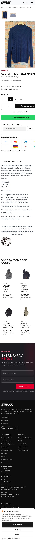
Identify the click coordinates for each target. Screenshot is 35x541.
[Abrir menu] (32, 2)
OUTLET (8, 8)
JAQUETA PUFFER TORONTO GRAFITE (6, 288)
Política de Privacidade (27, 391)
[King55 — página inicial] (6, 2)
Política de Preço (23, 447)
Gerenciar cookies (23, 450)
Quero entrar (25, 386)
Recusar (17, 534)
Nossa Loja (4, 420)
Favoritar (6, 80)
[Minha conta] (23, 2)
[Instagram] (3, 507)
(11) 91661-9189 (5, 476)
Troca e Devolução (6, 441)
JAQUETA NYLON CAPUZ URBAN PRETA (8, 325)
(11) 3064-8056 (5, 471)
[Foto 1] (4, 15)
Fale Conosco (5, 423)
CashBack (4, 456)
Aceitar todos (17, 524)
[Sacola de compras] (27, 2)
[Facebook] (8, 507)
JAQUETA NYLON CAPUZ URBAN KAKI (26, 325)
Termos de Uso (22, 444)
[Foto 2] (13, 15)
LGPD (20, 441)
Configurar (17, 529)
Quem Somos (5, 417)
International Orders (6, 450)
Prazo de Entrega (6, 438)
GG (21, 99)
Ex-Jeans (4, 453)
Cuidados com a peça (8, 216)
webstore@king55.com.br (8, 482)
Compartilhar (17, 80)
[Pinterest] (13, 507)
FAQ (2, 462)
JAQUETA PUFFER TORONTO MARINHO (24, 288)
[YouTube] (19, 507)
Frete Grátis (4, 447)
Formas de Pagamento (7, 444)
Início (2, 8)
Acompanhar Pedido (7, 459)
